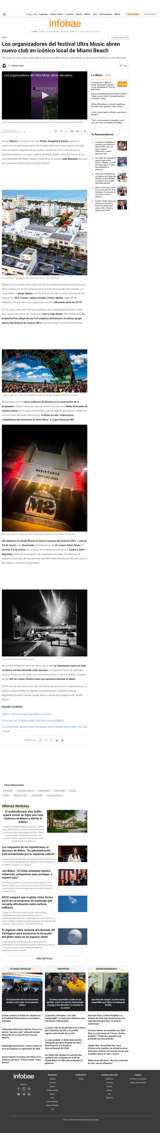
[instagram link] (29, 1089)
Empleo (81, 1079)
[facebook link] (18, 1089)
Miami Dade (60, 791)
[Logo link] (65, 23)
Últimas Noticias (52, 1105)
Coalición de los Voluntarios (90, 31)
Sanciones (64, 31)
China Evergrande (52, 31)
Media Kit (109, 1098)
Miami (6, 795)
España (79, 14)
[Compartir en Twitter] (66, 131)
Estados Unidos (56, 14)
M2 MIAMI (7, 791)
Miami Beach (44, 791)
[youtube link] (18, 1094)
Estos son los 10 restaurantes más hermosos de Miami (32, 720)
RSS (52, 1109)
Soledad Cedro (17, 65)
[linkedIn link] (29, 1094)
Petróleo (42, 31)
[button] (4, 14)
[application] (44, 95)
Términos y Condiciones (138, 1079)
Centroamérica (105, 14)
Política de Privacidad (138, 1083)
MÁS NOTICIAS (44, 958)
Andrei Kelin (74, 31)
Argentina (43, 14)
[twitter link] (24, 1089)
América (52, 1079)
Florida (72, 791)
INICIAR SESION (150, 14)
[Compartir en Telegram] (77, 131)
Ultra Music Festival (25, 791)
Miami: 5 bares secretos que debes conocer (26, 714)
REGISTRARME (133, 14)
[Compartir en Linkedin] (72, 131)
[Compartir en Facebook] (61, 131)
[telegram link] (24, 1094)
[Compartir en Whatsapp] (56, 131)
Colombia (69, 14)
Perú (95, 14)
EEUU (4, 37)
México (87, 14)
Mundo (117, 14)
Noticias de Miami (55, 795)
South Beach (37, 795)
